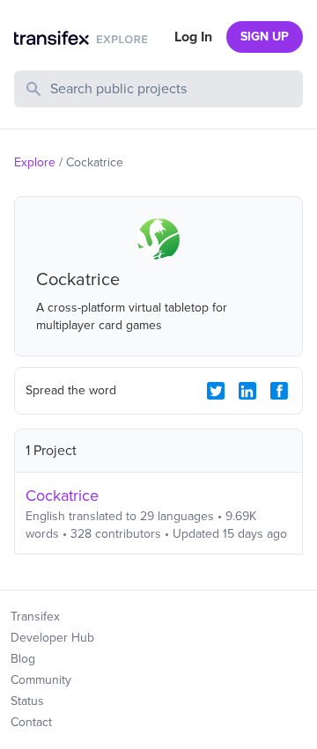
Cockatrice (62, 495)
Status (27, 701)
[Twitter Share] (216, 391)
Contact (31, 722)
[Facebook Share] (279, 391)
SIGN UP (264, 36)
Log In (193, 37)
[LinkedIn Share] (247, 391)
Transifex (35, 616)
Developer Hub (52, 637)
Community (41, 679)
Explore (34, 162)
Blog (23, 658)
